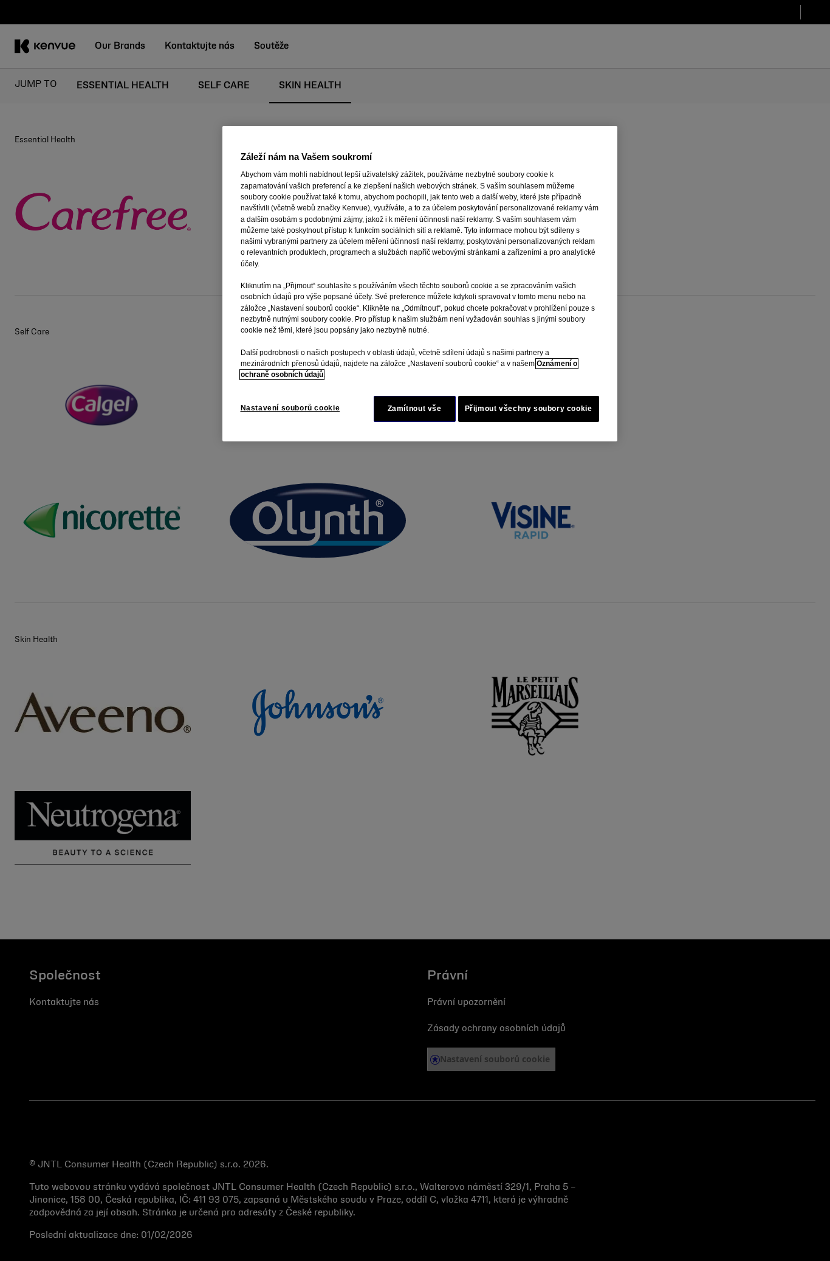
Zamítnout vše (415, 408)
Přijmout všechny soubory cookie (528, 408)
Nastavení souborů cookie (290, 408)
